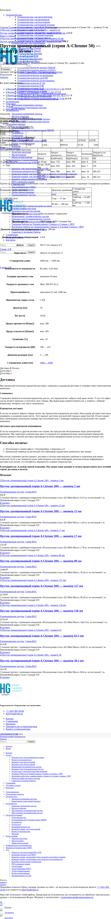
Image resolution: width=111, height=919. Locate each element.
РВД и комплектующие (23, 182)
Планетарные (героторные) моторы (29, 107)
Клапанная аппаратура (23, 138)
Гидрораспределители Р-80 (30, 86)
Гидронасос (17, 135)
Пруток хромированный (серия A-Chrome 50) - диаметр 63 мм (31, 41)
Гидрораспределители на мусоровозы (35, 80)
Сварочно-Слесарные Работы (26, 232)
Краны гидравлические (23, 143)
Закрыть (4, 77)
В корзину (5, 69)
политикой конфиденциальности (77, 897)
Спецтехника (17, 866)
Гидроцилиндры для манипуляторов (35, 35)
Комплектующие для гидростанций (26, 829)
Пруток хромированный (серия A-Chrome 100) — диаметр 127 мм (41, 585)
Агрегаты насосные (21, 152)
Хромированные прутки (24, 195)
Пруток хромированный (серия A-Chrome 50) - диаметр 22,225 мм (33, 33)
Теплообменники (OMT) (24, 187)
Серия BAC (39, 27)
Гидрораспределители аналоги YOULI (36, 70)
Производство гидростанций (23, 764)
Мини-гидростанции (22, 157)
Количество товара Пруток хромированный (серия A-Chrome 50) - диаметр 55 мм (43, 63)
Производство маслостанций (26, 211)
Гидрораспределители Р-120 (31, 83)
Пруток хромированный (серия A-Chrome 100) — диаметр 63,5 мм (42, 635)
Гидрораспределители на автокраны (35, 75)
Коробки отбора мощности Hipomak (29, 179)
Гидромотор (17, 822)
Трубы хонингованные (23, 192)
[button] (5, 503)
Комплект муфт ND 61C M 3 (51, 95)
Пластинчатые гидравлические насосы (27, 810)
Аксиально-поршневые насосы (27, 114)
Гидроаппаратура (19, 817)
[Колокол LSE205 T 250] (18, 92)
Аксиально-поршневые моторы (27, 105)
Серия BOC (31, 492)
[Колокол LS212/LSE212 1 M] (21, 89)
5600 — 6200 (46, 363)
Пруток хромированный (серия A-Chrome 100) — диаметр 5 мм (40, 486)
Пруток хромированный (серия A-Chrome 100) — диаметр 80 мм (41, 560)
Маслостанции (19, 155)
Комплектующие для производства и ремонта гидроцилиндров (37, 859)
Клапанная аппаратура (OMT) (26, 171)
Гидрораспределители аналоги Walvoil (36, 67)
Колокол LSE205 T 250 (42, 92)
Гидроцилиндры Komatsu (29, 59)
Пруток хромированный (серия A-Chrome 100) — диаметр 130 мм (41, 610)
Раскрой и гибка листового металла (26, 778)
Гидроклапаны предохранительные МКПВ (33, 130)
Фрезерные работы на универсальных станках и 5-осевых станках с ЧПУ (48, 227)
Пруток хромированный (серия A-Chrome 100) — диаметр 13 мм (41, 511)
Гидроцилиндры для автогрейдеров (34, 17)
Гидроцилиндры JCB (27, 56)
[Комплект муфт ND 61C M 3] (21, 95)
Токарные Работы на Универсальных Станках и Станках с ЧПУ (43, 224)
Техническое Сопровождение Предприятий (33, 221)
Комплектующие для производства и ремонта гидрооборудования (44, 174)
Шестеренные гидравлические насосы (30, 121)
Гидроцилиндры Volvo (28, 61)
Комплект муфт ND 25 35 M (50, 98)
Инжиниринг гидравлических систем (30, 216)
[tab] (58, 103)
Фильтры (15, 834)
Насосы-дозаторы (20, 116)
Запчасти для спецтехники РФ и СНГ (30, 168)
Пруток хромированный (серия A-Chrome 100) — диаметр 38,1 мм (42, 660)
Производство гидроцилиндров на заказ (31, 206)
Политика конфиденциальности (12, 736)
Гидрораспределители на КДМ (32, 78)
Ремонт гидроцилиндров (24, 208)
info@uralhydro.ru (29, 889)
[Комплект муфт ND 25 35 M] (21, 98)
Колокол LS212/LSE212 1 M (50, 89)
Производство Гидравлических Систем (31, 219)
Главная (4, 27)
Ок (1, 902)
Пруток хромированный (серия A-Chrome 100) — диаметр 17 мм (41, 536)
